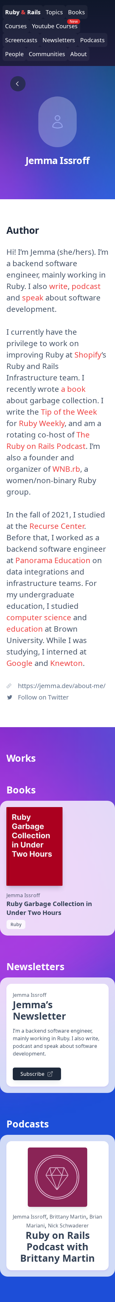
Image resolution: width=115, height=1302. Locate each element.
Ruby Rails (23, 12)
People (14, 54)
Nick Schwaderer (68, 1225)
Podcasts (92, 40)
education (24, 628)
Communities (47, 54)
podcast (86, 286)
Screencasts (21, 40)
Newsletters (58, 40)
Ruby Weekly (42, 423)
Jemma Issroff (23, 895)
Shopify (88, 354)
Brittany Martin (68, 1216)
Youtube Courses (55, 24)
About (78, 54)
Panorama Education (52, 560)
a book (73, 389)
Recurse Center (56, 526)
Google (19, 663)
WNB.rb (66, 469)
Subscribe (32, 1073)
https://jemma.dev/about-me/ (61, 685)
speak (32, 297)
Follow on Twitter (43, 697)
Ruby (16, 924)
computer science (38, 617)
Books (76, 12)
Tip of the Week (69, 411)
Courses (16, 26)
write (58, 286)
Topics (54, 12)
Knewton (66, 663)
